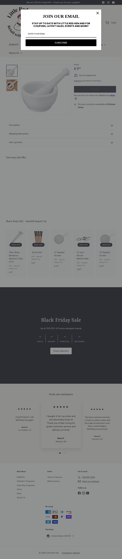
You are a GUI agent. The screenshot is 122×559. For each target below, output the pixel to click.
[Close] (97, 13)
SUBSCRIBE (61, 42)
